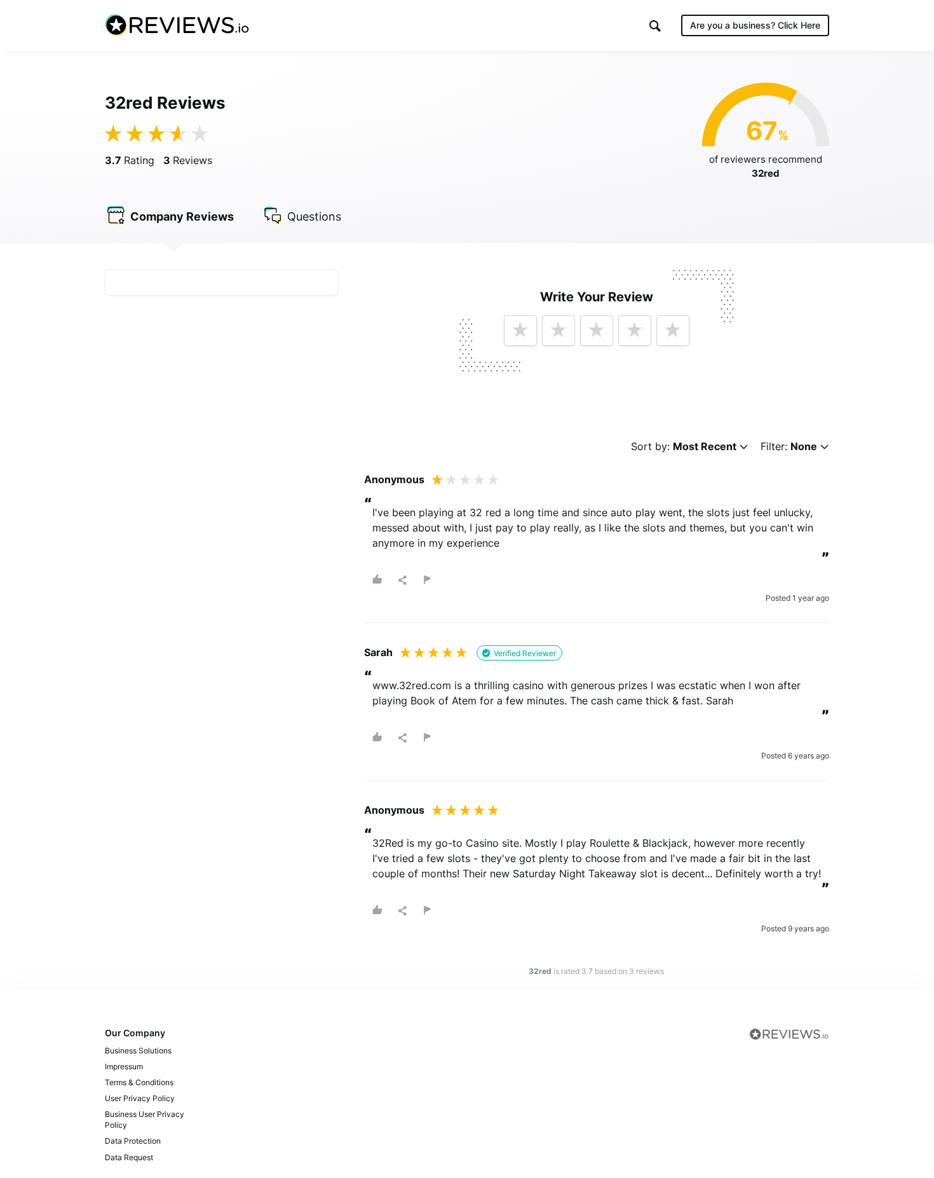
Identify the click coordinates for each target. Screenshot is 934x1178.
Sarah (378, 652)
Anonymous (394, 479)
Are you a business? (755, 25)
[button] (655, 26)
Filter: (789, 446)
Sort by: (683, 446)
